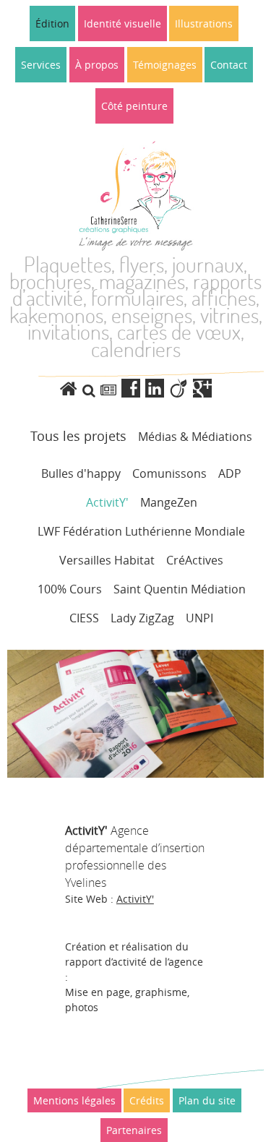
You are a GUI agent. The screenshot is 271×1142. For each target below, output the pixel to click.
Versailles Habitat (107, 560)
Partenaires (134, 1130)
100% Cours (70, 589)
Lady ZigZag (142, 618)
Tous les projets (78, 436)
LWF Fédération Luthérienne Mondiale (141, 531)
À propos (97, 65)
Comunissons (169, 473)
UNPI (199, 618)
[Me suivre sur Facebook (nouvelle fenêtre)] (133, 388)
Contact (228, 65)
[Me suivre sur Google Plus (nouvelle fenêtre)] (202, 388)
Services (41, 65)
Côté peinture (134, 106)
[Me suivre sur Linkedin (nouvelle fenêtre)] (157, 388)
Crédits (146, 1100)
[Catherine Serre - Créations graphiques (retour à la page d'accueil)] (71, 388)
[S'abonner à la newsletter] (108, 390)
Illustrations (204, 23)
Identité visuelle (122, 23)
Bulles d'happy (81, 473)
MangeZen (168, 502)
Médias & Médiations (195, 437)
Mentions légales (74, 1100)
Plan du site (207, 1100)
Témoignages (165, 65)
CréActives (194, 560)
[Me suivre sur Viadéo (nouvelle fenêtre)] (181, 388)
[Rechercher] (88, 390)
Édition (52, 23)
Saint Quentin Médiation (179, 589)
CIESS (84, 618)
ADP (229, 473)
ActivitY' (107, 502)
